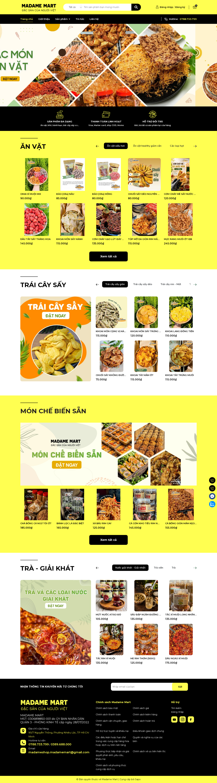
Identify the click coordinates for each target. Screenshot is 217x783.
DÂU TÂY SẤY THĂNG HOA (35, 239)
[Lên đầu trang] (211, 777)
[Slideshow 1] (108, 65)
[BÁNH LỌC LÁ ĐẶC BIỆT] (72, 504)
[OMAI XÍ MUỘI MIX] (36, 174)
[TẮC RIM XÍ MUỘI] (111, 639)
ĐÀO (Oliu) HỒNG (102, 194)
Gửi (180, 686)
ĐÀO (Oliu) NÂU (65, 194)
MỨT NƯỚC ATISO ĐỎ (108, 614)
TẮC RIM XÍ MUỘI (105, 658)
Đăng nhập (166, 7)
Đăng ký (180, 7)
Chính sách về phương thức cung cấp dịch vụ (111, 767)
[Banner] (55, 338)
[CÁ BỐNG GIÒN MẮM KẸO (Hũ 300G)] (181, 504)
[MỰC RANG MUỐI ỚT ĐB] (180, 219)
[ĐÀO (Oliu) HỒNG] (108, 174)
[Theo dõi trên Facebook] (191, 719)
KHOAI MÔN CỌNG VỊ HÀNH (111, 331)
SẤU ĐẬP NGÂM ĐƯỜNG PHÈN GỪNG (146, 614)
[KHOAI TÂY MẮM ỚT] (146, 356)
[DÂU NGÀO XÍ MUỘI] (181, 639)
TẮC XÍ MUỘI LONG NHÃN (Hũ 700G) (181, 614)
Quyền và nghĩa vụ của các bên (148, 739)
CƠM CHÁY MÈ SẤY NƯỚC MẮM (180, 194)
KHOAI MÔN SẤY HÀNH (69, 239)
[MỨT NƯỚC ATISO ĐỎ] (111, 595)
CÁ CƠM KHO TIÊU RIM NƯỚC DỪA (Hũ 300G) (144, 523)
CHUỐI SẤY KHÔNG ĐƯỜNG (111, 375)
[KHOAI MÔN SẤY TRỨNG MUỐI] (146, 312)
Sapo (138, 779)
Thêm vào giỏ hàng (39, 188)
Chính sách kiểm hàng (145, 714)
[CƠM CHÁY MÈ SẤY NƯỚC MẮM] (180, 174)
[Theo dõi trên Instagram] (183, 719)
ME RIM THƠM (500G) (142, 658)
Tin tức (80, 19)
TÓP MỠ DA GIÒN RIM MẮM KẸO (144, 239)
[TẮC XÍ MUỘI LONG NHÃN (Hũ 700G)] (181, 595)
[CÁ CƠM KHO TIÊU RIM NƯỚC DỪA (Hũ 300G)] (144, 504)
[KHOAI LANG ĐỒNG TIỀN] (181, 312)
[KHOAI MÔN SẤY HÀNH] (72, 219)
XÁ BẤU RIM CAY (102, 523)
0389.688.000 (61, 744)
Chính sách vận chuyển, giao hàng (111, 722)
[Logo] (38, 7)
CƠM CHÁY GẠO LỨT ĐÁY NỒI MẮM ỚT (108, 239)
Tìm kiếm (176, 708)
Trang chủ (26, 19)
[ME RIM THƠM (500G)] (146, 639)
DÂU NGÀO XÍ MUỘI (176, 658)
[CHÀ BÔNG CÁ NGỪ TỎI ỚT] (36, 504)
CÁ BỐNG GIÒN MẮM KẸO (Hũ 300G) (181, 523)
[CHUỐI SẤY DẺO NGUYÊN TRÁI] (144, 174)
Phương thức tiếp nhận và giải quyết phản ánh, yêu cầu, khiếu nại (112, 755)
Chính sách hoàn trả (144, 720)
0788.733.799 (188, 18)
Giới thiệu (44, 19)
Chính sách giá (141, 708)
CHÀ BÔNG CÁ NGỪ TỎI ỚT (35, 523)
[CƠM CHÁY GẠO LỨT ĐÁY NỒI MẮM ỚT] (108, 219)
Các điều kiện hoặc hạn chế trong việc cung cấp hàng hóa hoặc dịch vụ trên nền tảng (112, 741)
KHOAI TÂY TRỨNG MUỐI (179, 375)
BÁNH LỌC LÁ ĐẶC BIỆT (70, 523)
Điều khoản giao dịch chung (148, 731)
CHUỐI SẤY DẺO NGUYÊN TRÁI (144, 194)
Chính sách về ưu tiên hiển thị (149, 751)
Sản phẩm (61, 19)
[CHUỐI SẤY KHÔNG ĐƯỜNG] (111, 356)
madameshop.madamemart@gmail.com (58, 752)
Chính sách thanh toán (108, 714)
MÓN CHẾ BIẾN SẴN (53, 411)
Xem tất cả (108, 256)
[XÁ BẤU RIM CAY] (108, 504)
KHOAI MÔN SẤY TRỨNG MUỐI (146, 331)
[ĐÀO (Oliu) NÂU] (72, 174)
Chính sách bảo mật (107, 708)
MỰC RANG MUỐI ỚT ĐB (178, 239)
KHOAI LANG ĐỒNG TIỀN (179, 331)
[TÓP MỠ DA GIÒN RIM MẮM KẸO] (144, 219)
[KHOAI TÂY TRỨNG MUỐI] (181, 356)
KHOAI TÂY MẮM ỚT (141, 375)
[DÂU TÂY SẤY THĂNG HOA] (36, 219)
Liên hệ (94, 19)
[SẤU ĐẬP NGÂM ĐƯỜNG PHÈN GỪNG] (146, 595)
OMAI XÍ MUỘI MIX (30, 194)
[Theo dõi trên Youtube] (174, 719)
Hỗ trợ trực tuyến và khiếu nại (112, 731)
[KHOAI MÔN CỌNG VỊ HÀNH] (111, 312)
